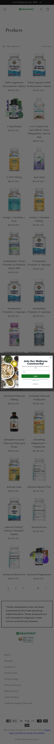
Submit (35, 376)
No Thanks (35, 384)
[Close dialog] (51, 357)
